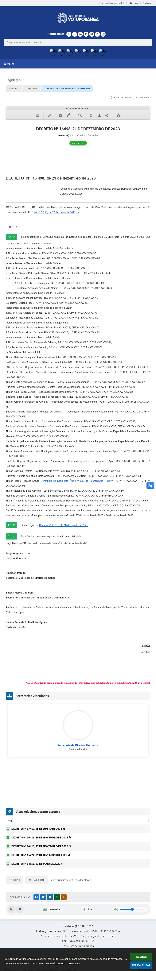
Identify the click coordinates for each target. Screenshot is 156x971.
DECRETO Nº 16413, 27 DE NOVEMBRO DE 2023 (40, 846)
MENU (10, 63)
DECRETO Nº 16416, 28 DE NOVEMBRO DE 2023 (40, 837)
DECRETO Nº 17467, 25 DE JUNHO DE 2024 (37, 828)
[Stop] (19, 909)
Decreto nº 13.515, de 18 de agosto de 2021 (63, 525)
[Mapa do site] (97, 34)
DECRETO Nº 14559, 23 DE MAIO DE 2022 (36, 863)
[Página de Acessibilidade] (103, 34)
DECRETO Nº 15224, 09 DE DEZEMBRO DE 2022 (39, 855)
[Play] (11, 909)
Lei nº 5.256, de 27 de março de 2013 (54, 212)
